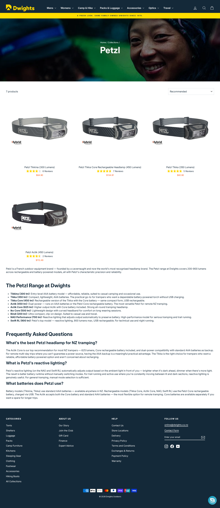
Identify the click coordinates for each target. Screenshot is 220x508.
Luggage (10, 435)
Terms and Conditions (123, 445)
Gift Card (63, 435)
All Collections (13, 481)
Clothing (10, 461)
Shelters (10, 430)
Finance (63, 440)
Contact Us (117, 425)
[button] (212, 500)
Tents (9, 425)
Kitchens (10, 450)
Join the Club (66, 430)
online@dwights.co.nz (176, 424)
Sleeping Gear (13, 455)
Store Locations (120, 430)
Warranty (116, 461)
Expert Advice (66, 445)
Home (103, 42)
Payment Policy (120, 455)
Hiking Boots (12, 476)
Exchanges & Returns (123, 450)
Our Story (64, 425)
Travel (167, 7)
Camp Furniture (14, 445)
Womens (66, 7)
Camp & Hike (85, 7)
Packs (9, 440)
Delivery (116, 435)
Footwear (11, 466)
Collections (113, 42)
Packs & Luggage (110, 7)
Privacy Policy (119, 440)
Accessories (134, 7)
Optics (153, 7)
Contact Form (171, 430)
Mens (50, 7)
